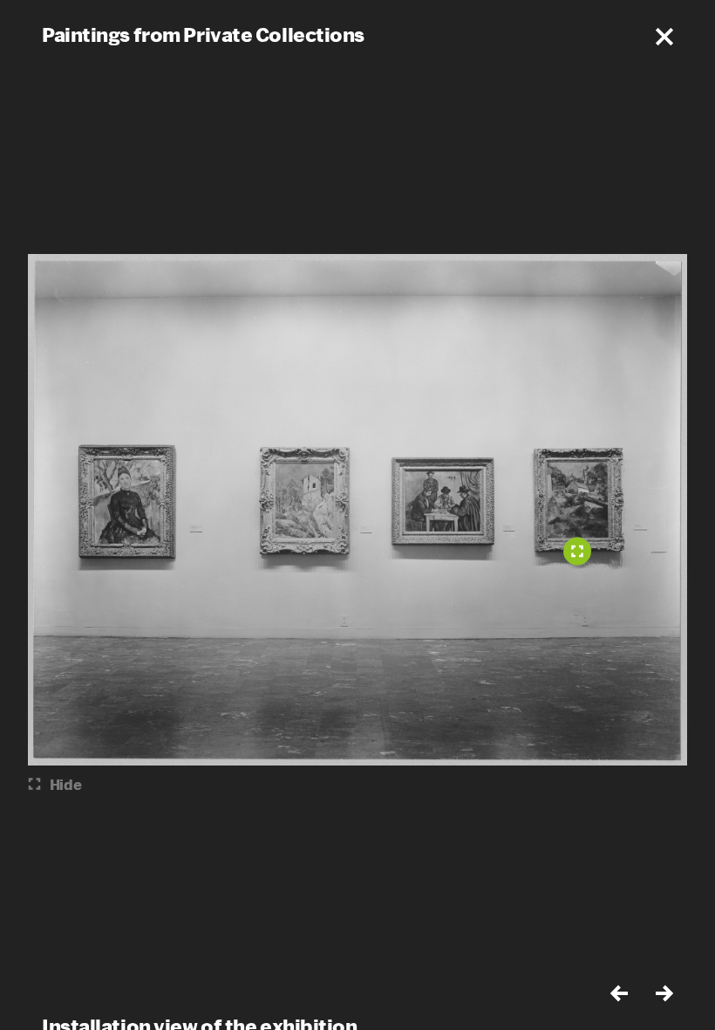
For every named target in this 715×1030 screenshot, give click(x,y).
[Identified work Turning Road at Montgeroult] (577, 552)
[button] (664, 36)
